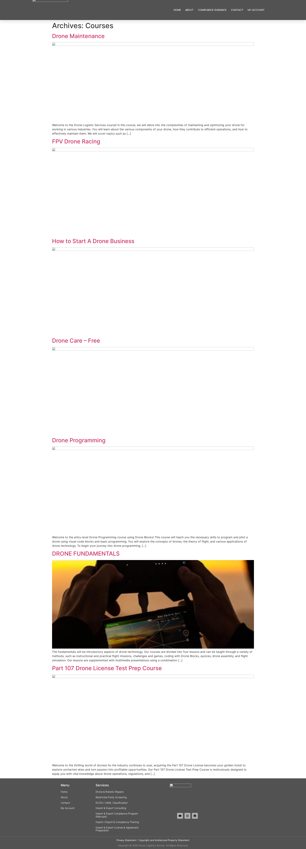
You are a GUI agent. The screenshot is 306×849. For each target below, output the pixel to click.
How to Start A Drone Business (93, 241)
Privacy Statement (127, 840)
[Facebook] (195, 816)
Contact (237, 10)
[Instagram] (187, 816)
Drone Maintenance (78, 36)
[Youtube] (180, 816)
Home (177, 10)
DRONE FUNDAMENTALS (86, 553)
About (189, 10)
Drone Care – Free (76, 340)
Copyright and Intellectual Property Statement (164, 840)
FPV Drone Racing (76, 141)
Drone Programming (79, 440)
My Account (256, 10)
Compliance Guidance (212, 10)
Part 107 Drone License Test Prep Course (107, 668)
